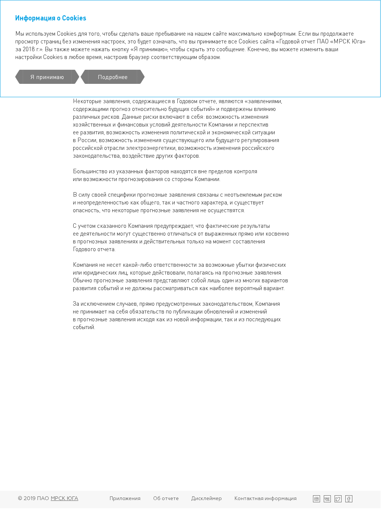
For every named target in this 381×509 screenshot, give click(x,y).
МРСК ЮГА (64, 498)
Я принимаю (47, 77)
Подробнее (112, 77)
